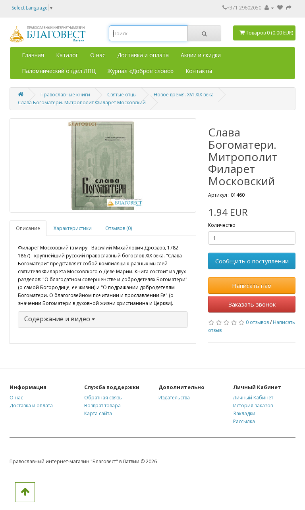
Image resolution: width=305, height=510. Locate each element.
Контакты (198, 71)
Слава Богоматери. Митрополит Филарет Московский (82, 102)
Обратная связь (103, 397)
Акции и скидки (201, 55)
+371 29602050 (244, 7)
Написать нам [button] (252, 286)
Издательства (174, 397)
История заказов (253, 405)
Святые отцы (122, 94)
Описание (28, 228)
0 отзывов (257, 322)
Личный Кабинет (253, 397)
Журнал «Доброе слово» (141, 71)
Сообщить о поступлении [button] (252, 261)
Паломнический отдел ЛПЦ (59, 71)
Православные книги (65, 94)
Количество (222, 225)
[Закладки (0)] (280, 7)
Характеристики (73, 228)
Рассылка (244, 421)
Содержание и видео (58, 318)
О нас (97, 55)
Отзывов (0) (118, 228)
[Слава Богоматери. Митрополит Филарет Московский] (103, 165)
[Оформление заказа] (288, 7)
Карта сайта (98, 413)
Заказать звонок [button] (252, 304)
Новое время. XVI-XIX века (184, 94)
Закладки (244, 413)
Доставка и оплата (143, 55)
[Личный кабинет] (269, 7)
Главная (33, 55)
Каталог (67, 55)
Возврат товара (102, 405)
